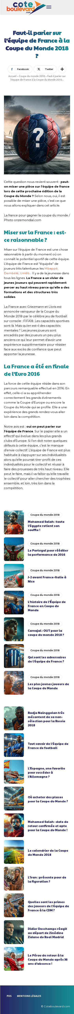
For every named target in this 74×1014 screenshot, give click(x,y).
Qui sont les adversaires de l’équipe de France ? (47, 659)
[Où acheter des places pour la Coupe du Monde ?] (14, 798)
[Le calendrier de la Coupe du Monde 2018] (14, 852)
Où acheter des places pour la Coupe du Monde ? (48, 799)
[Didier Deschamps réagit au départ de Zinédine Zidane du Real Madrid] (14, 932)
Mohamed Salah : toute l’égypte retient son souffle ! (46, 525)
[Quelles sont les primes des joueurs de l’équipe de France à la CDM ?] (14, 905)
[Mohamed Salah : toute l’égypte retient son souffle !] (14, 522)
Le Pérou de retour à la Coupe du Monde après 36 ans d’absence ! (47, 959)
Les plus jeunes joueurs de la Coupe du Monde (48, 686)
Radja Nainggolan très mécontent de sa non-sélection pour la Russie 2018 (46, 719)
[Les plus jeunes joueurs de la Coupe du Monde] (14, 683)
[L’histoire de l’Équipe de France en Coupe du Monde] (14, 603)
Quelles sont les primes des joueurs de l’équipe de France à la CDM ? (48, 906)
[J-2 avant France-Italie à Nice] (14, 576)
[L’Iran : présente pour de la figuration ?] (14, 879)
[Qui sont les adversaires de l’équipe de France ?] (14, 656)
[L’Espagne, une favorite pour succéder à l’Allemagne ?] (14, 772)
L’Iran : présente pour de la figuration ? (47, 879)
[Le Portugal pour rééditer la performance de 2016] (14, 549)
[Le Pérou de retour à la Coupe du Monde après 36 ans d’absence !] (14, 959)
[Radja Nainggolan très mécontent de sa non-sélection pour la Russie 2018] (14, 718)
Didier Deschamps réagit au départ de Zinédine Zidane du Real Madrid (47, 933)
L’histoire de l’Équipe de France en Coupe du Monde (47, 606)
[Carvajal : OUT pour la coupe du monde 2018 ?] (14, 629)
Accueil (12, 76)
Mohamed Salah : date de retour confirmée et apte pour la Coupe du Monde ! (48, 826)
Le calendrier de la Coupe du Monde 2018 (48, 852)
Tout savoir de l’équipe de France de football (48, 745)
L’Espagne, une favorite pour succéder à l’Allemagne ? (46, 772)
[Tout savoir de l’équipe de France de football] (14, 745)
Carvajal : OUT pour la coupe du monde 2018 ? (46, 632)
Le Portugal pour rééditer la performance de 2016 (48, 552)
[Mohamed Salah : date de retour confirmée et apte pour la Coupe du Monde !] (14, 825)
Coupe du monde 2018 (32, 76)
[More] (62, 69)
